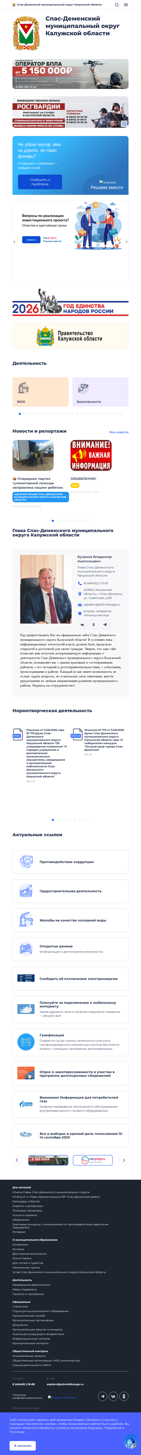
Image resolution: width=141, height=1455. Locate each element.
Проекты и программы (28, 1294)
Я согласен (22, 1445)
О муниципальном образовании (34, 1239)
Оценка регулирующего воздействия (38, 1334)
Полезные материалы (27, 1210)
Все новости (119, 432)
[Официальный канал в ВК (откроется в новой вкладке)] (113, 1396)
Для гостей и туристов (27, 1263)
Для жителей (21, 1187)
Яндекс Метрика (86, 1420)
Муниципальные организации (33, 1320)
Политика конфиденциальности (27, 1396)
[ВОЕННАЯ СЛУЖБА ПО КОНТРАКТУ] (70, 74)
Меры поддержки (24, 1289)
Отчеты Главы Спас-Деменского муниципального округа (50, 1192)
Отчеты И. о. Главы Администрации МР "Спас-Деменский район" (56, 1196)
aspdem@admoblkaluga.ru (65, 1384)
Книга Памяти (22, 1258)
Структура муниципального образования (40, 1311)
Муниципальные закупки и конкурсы (37, 1329)
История (18, 1249)
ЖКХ (75, 485)
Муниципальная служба (28, 1315)
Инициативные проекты (29, 1356)
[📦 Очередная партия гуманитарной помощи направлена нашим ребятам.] (33, 455)
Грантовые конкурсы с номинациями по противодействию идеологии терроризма (60, 1226)
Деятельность (22, 1280)
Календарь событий (26, 1201)
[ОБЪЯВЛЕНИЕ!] (91, 455)
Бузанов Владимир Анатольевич (94, 559)
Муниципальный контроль (30, 1343)
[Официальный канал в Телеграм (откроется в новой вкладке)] (102, 1396)
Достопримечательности (29, 1253)
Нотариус (19, 1232)
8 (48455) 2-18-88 (23, 1384)
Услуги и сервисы (24, 1215)
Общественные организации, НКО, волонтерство (46, 1360)
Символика (20, 1244)
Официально (21, 1302)
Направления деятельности (31, 1284)
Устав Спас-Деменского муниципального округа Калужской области (59, 1272)
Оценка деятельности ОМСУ (31, 1365)
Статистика (20, 1306)
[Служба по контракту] (48, 1160)
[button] (20, 414)
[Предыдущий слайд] (14, 241)
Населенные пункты (26, 1267)
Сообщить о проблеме (40, 182)
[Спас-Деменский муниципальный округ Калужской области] (26, 33)
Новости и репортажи (27, 1206)
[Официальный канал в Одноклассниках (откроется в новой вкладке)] (124, 1396)
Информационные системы (31, 1338)
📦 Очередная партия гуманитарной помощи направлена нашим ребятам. (38, 483)
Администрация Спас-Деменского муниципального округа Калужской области (40, 497)
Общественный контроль (30, 1351)
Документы (20, 1325)
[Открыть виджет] (130, 1441)
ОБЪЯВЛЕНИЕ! (83, 479)
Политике (17, 1432)
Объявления (20, 1219)
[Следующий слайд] (126, 241)
